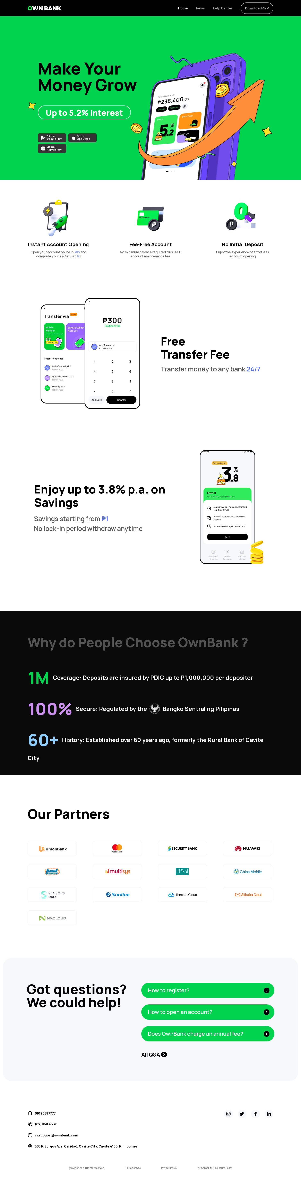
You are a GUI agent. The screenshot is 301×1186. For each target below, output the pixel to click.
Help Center (222, 8)
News (200, 8)
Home (183, 8)
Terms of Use (133, 1168)
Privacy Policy (169, 1168)
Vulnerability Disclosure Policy (214, 1168)
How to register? (168, 990)
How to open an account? (180, 1012)
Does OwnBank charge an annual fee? (195, 1033)
